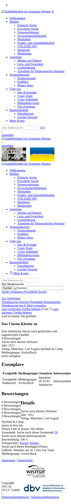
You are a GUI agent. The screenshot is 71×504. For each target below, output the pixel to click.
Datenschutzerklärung (15, 497)
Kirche (24, 443)
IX (56, 432)
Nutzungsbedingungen (45, 497)
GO (42, 127)
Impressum (8, 460)
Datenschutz (25, 460)
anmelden (8, 135)
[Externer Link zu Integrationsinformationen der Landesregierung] (42, 160)
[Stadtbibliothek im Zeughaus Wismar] (26, 11)
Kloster (34, 443)
